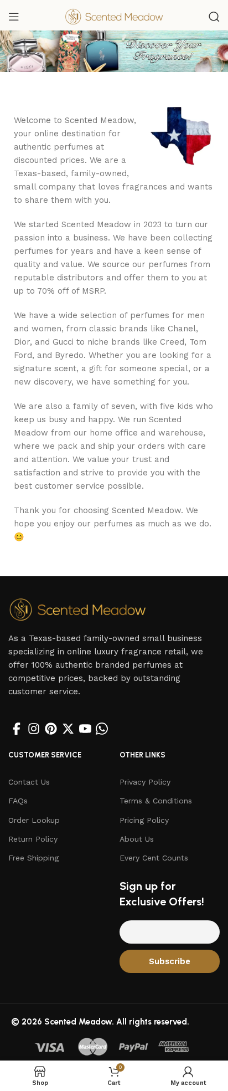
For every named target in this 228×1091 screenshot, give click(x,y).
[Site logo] (114, 16)
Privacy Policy (145, 781)
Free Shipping (33, 857)
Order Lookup (34, 820)
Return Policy (33, 838)
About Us (137, 838)
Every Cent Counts (154, 857)
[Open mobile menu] (14, 17)
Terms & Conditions (156, 800)
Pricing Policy (144, 820)
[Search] (214, 17)
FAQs (18, 800)
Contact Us (29, 781)
